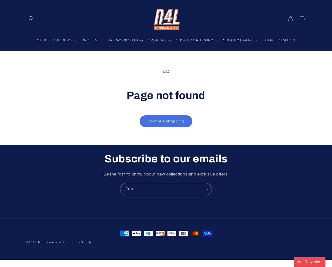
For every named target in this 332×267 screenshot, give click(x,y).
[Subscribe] (206, 189)
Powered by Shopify (77, 242)
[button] (31, 18)
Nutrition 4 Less (49, 242)
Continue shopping (166, 121)
